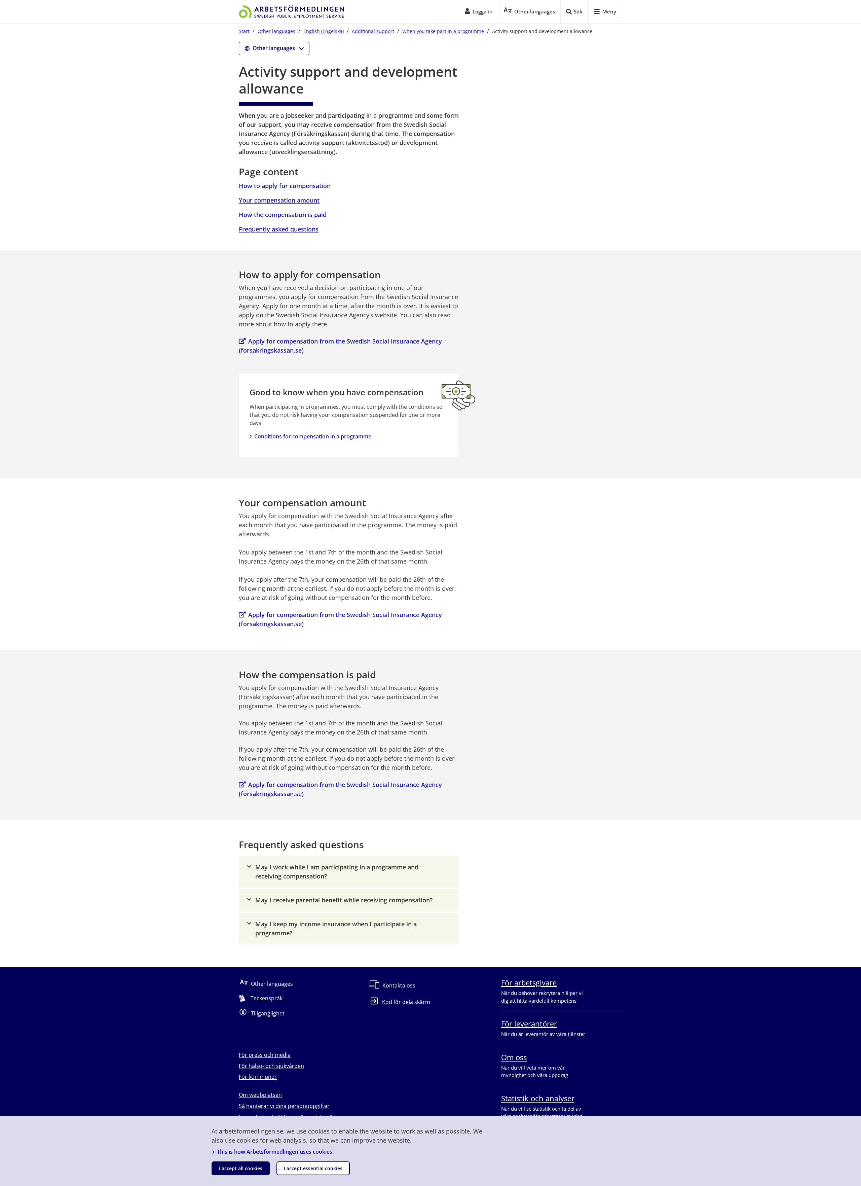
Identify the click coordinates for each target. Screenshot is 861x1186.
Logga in (483, 11)
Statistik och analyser (537, 1098)
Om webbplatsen (260, 1095)
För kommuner (258, 1076)
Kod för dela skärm (406, 1002)
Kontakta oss (398, 985)
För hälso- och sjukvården (271, 1066)
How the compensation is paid (283, 215)
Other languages (276, 31)
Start (244, 31)
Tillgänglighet (268, 1013)
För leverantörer (529, 1023)
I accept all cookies (240, 1168)
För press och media (265, 1054)
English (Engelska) (323, 31)
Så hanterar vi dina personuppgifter (284, 1106)
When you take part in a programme (443, 31)
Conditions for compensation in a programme (312, 436)
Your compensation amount (279, 200)
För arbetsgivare (529, 982)
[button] (348, 872)
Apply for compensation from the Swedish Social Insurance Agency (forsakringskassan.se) (341, 345)
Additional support (373, 31)
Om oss (514, 1057)
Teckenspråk (267, 998)
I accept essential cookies (313, 1168)
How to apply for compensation (285, 186)
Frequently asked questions (279, 229)
